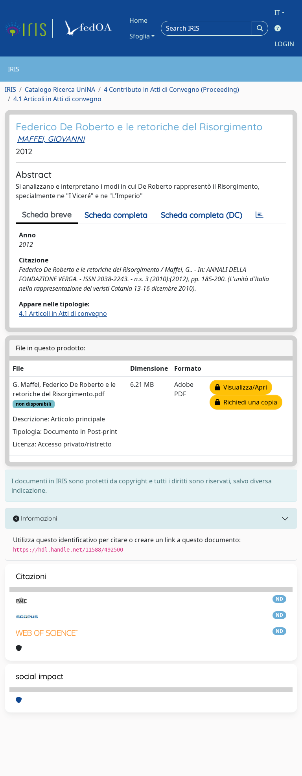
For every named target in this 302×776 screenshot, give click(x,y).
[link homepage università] (89, 28)
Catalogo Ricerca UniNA (60, 89)
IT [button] (277, 12)
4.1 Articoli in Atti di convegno (57, 99)
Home (138, 20)
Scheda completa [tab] (116, 215)
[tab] (259, 215)
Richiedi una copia (248, 402)
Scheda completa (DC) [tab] (201, 215)
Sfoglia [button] (139, 36)
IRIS (10, 89)
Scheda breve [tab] (47, 214)
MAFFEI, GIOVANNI (51, 139)
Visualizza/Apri (243, 387)
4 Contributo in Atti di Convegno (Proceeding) (171, 89)
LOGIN (284, 44)
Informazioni (38, 518)
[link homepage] (29, 28)
